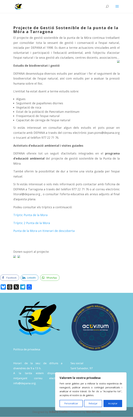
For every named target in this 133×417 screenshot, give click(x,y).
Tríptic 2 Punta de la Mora (31, 223)
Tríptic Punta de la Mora (30, 215)
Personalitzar (71, 403)
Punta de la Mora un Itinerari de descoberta (44, 231)
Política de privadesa (26, 349)
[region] (91, 391)
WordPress (93, 412)
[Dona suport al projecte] (14, 257)
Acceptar (112, 403)
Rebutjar (93, 403)
